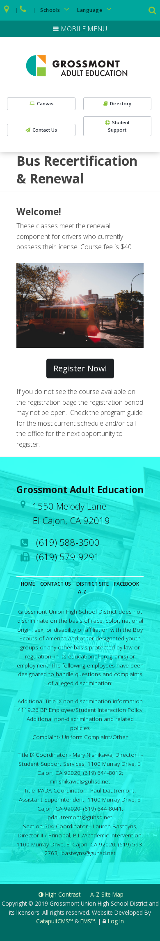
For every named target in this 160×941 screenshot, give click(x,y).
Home (28, 583)
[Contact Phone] (23, 10)
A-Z (82, 591)
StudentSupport (119, 126)
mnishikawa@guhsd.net (80, 781)
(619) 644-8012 (102, 772)
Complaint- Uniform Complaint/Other (80, 737)
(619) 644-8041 (102, 808)
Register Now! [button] (80, 368)
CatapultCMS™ (54, 921)
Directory (120, 103)
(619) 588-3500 (68, 542)
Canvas (45, 103)
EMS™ (87, 921)
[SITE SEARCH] (153, 11)
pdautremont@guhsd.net (80, 817)
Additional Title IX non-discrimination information (80, 701)
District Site (92, 583)
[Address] (7, 10)
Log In (116, 921)
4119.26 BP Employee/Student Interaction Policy (80, 710)
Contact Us (44, 130)
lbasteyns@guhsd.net (88, 853)
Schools (51, 10)
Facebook (126, 583)
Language (90, 10)
